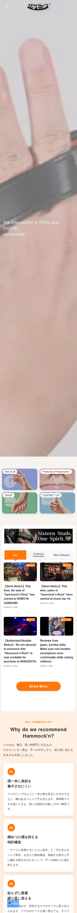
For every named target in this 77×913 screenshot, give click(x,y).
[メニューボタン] (7, 7)
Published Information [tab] (38, 555)
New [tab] (15, 555)
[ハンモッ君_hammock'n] (38, 7)
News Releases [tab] (62, 555)
